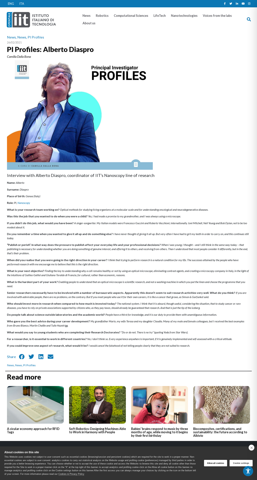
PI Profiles (29, 365)
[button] (249, 19)
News (10, 365)
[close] (251, 448)
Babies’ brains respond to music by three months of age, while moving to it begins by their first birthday (159, 432)
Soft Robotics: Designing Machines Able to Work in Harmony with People (97, 430)
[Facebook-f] (224, 3)
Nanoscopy (23, 202)
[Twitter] (230, 3)
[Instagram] (249, 3)
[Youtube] (243, 3)
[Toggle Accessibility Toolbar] (248, 471)
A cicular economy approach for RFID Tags (33, 430)
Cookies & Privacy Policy (71, 474)
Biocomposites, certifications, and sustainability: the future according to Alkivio (220, 432)
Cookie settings (241, 463)
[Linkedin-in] (237, 3)
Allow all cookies (215, 463)
